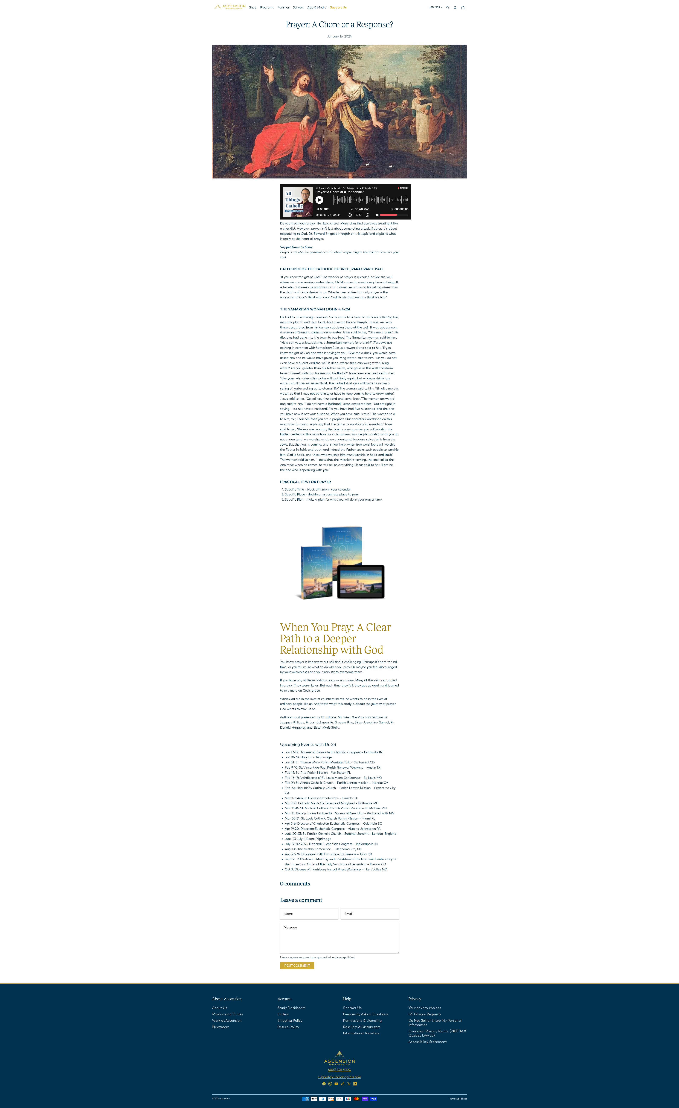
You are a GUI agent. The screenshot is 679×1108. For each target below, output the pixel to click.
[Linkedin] (355, 1084)
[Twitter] (349, 1084)
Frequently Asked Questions (365, 1014)
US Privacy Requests (425, 1014)
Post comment (297, 966)
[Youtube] (336, 1084)
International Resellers (361, 1033)
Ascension (225, 1098)
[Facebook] (324, 1084)
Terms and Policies (458, 1099)
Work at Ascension (227, 1020)
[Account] (455, 7)
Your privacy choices (424, 1008)
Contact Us (352, 1008)
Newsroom (220, 1027)
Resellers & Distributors (361, 1027)
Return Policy (288, 1027)
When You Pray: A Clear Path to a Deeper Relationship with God (335, 639)
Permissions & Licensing (362, 1020)
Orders (283, 1014)
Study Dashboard (292, 1008)
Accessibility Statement (427, 1042)
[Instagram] (330, 1084)
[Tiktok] (343, 1084)
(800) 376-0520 (339, 1070)
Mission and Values (227, 1014)
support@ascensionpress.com (339, 1077)
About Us (219, 1008)
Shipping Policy (290, 1020)
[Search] (448, 7)
